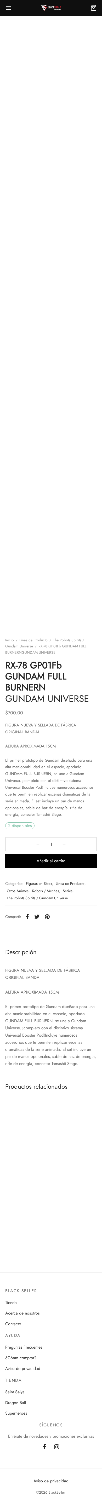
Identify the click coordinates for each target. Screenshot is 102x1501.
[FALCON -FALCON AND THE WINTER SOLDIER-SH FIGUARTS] (75, 1125)
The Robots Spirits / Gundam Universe (37, 898)
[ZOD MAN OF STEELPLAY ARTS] (27, 1209)
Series (67, 891)
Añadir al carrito (51, 861)
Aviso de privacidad (22, 1368)
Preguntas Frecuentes (23, 1347)
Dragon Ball (15, 1403)
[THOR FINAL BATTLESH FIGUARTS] (75, 1209)
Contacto (13, 1324)
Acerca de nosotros (22, 1313)
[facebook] (44, 1447)
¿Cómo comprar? (21, 1358)
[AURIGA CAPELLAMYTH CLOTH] (27, 1125)
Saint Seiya (15, 1392)
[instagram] (57, 1447)
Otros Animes (18, 891)
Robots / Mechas (45, 891)
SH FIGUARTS (70, 1161)
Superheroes (16, 1413)
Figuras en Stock (39, 883)
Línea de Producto (33, 640)
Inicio (9, 640)
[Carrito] (93, 8)
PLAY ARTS (24, 1240)
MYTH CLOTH (21, 1155)
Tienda (11, 1303)
